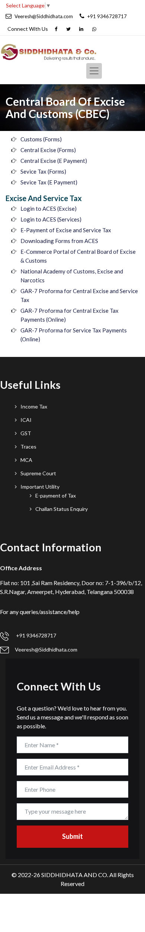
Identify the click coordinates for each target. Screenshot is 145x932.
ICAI (26, 420)
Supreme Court (38, 473)
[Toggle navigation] (94, 71)
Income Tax (33, 406)
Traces (28, 446)
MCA (26, 460)
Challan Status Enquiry (61, 509)
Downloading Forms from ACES (59, 240)
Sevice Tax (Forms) (43, 171)
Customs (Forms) (41, 139)
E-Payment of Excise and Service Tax (65, 230)
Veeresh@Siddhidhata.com (46, 649)
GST (25, 433)
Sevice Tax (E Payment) (48, 182)
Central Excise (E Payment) (53, 160)
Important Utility (39, 486)
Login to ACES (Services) (50, 219)
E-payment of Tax (55, 495)
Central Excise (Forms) (48, 150)
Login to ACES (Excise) (48, 208)
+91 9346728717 (35, 635)
